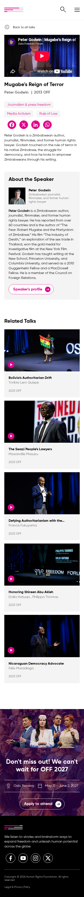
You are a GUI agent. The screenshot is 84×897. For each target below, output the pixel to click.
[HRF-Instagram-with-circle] (35, 858)
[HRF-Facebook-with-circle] (10, 858)
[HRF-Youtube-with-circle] (23, 858)
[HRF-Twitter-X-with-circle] (48, 858)
